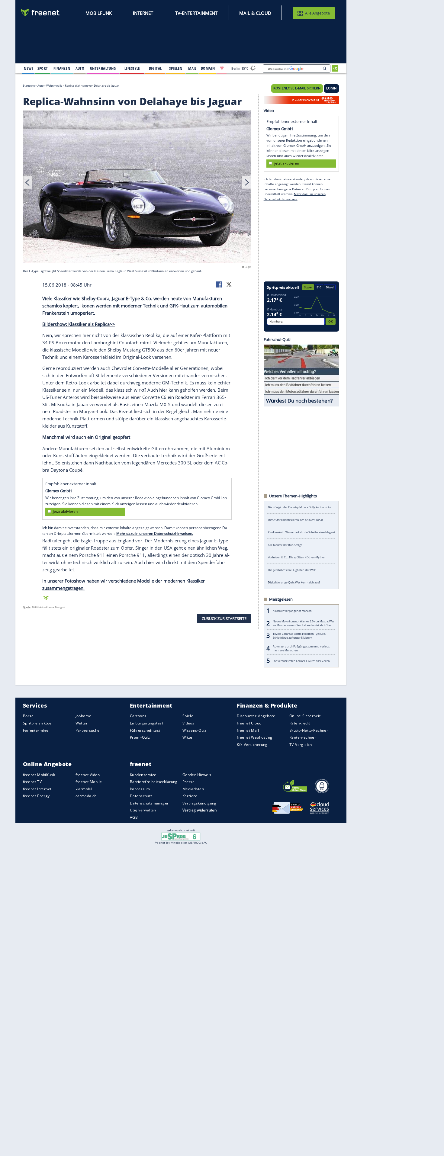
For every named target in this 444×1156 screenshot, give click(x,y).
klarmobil (84, 788)
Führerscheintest (145, 730)
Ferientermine (35, 730)
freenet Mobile (89, 781)
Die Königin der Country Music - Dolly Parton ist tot (299, 507)
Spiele (188, 716)
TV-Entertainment (196, 13)
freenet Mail (248, 730)
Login (331, 88)
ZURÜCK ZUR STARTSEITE (224, 618)
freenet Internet (37, 788)
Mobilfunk (98, 13)
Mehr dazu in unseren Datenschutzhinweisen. (154, 533)
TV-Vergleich (300, 744)
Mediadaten (193, 788)
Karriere (189, 796)
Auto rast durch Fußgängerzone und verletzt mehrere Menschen (301, 648)
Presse (188, 781)
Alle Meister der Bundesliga (285, 545)
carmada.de (86, 796)
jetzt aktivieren (65, 511)
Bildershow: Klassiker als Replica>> (78, 324)
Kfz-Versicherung (252, 744)
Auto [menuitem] (80, 68)
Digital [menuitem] (155, 68)
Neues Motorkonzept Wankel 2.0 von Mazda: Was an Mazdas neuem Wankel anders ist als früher (303, 623)
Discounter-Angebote (256, 716)
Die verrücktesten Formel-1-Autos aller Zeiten (301, 661)
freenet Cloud (249, 723)
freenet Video (88, 774)
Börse (28, 716)
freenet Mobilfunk (39, 774)
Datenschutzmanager (149, 803)
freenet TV (32, 781)
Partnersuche (88, 730)
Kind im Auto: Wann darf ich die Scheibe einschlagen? (301, 532)
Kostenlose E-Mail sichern (296, 88)
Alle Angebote (317, 13)
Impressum (140, 788)
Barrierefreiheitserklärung (154, 781)
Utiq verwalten (143, 810)
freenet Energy (36, 796)
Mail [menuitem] (192, 68)
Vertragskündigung (199, 803)
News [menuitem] (28, 68)
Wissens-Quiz (194, 730)
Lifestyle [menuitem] (132, 68)
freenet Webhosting (254, 737)
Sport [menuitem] (42, 68)
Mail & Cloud (255, 13)
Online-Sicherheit (304, 716)
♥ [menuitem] (222, 68)
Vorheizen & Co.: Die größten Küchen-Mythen (297, 557)
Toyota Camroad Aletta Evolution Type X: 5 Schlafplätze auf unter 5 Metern (299, 636)
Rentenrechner (302, 737)
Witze (187, 737)
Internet (143, 13)
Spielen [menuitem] (175, 68)
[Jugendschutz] (180, 836)
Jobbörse (83, 716)
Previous (27, 182)
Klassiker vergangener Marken (292, 611)
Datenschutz (141, 796)
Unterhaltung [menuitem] (103, 68)
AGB (134, 817)
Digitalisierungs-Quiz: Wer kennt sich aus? (294, 582)
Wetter (82, 723)
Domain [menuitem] (208, 68)
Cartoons (138, 716)
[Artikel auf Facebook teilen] (220, 284)
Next (246, 182)
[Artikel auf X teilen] (229, 284)
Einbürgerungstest (146, 723)
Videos (188, 723)
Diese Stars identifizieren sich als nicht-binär (295, 520)
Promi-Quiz (140, 737)
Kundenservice (143, 774)
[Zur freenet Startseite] (40, 13)
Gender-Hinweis (196, 774)
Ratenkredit (299, 723)
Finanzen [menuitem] (61, 68)
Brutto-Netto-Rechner (308, 730)
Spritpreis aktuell (38, 723)
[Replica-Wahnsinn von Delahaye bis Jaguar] (137, 187)
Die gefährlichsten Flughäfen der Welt (292, 570)
